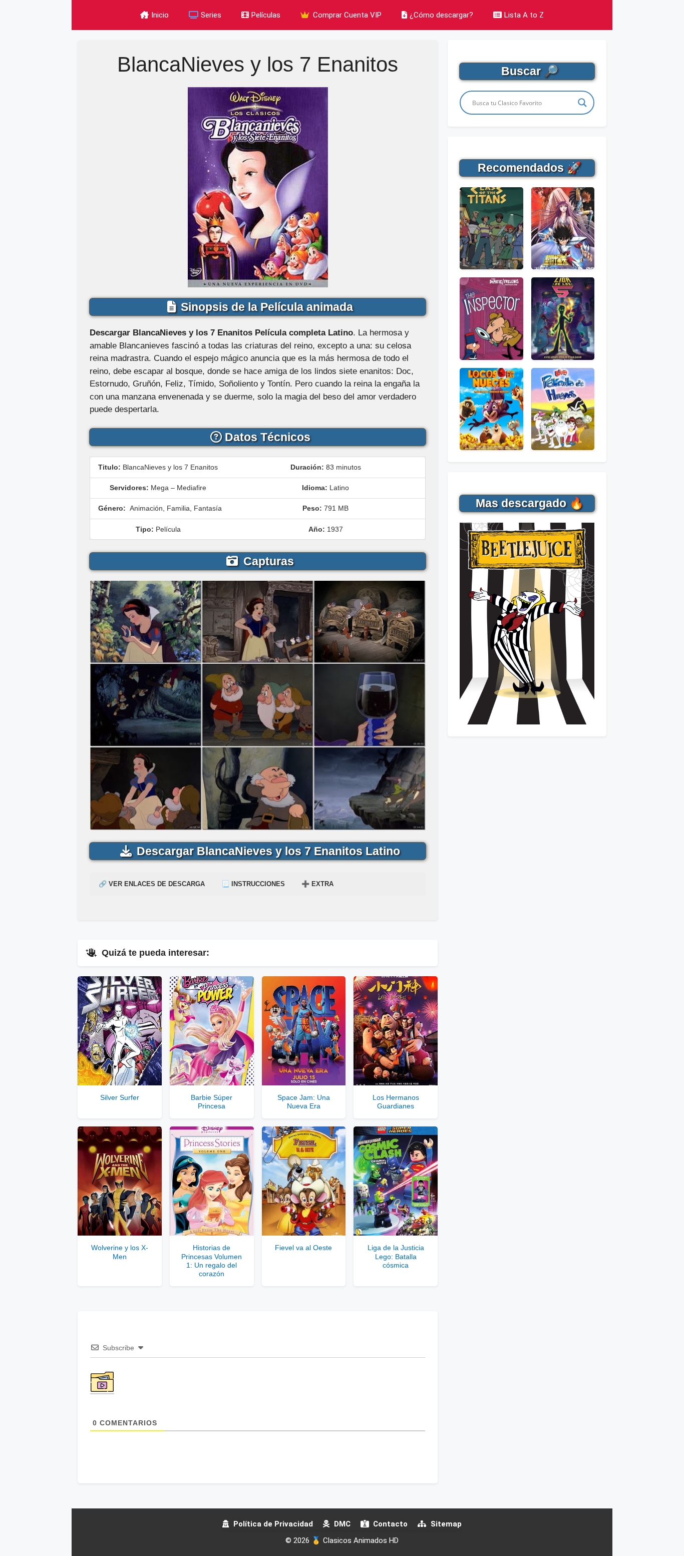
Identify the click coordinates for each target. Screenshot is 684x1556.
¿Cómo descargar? (441, 15)
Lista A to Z (524, 15)
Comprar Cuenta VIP (346, 15)
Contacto (389, 1523)
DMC (341, 1523)
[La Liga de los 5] (562, 318)
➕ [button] (317, 884)
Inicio (160, 15)
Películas (265, 15)
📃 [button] (253, 884)
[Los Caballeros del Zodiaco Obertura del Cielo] (562, 228)
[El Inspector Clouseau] (491, 318)
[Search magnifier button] (582, 103)
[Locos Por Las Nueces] (491, 409)
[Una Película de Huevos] (562, 409)
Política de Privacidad (272, 1523)
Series (211, 15)
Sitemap (445, 1523)
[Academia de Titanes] (491, 228)
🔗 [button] (152, 884)
